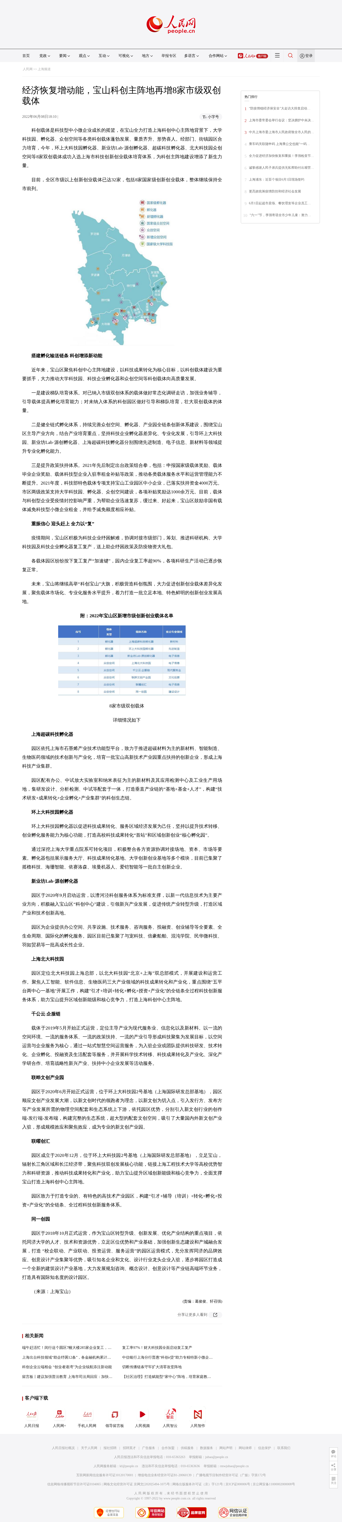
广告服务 (148, 1448)
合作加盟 (167, 1448)
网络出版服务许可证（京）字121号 (197, 1484)
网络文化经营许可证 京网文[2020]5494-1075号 (137, 1484)
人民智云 (170, 1426)
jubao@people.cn (216, 1457)
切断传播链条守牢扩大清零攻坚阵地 (152, 1367)
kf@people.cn (129, 1466)
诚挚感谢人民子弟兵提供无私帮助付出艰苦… (281, 167)
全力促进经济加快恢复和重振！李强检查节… (281, 156)
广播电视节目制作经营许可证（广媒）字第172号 (231, 1475)
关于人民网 (89, 1448)
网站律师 (245, 1448)
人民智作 (197, 1426)
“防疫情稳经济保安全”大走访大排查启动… (279, 108)
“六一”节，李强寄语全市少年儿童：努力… (280, 215)
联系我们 (283, 1448)
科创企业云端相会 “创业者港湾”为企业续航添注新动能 (67, 1367)
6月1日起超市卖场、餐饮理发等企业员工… (280, 203)
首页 (26, 56)
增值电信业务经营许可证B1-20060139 (164, 1475)
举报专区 (168, 56)
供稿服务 (187, 1448)
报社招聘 (110, 1448)
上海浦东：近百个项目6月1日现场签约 (276, 179)
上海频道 (44, 69)
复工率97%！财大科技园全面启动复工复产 (157, 1348)
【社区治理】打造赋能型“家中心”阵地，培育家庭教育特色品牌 (174, 1377)
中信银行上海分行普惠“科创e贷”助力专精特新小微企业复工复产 (175, 1357)
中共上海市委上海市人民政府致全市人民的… (281, 132)
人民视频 (142, 1426)
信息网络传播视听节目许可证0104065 (74, 1484)
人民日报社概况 (63, 1448)
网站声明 (225, 1448)
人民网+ (59, 1426)
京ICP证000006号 (237, 1484)
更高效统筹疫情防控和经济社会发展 (275, 191)
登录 (309, 56)
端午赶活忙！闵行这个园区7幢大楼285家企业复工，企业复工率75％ (78, 1348)
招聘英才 (129, 1448)
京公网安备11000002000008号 (274, 1484)
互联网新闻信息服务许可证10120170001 (104, 1475)
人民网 (28, 69)
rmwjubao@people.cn (234, 1466)
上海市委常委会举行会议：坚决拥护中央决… (281, 120)
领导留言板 (114, 1426)
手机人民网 (87, 1426)
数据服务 (206, 1448)
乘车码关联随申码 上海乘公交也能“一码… (279, 144)
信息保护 (264, 1448)
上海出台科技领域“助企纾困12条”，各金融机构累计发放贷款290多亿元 (80, 1357)
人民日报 (31, 1426)
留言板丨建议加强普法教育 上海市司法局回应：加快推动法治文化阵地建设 (84, 1377)
